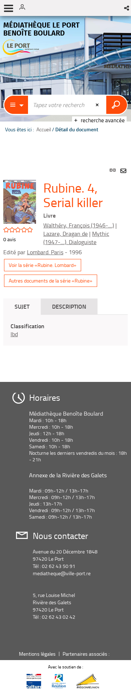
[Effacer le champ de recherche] (98, 105)
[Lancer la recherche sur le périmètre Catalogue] (116, 105)
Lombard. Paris (45, 252)
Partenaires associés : (87, 653)
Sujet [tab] (22, 306)
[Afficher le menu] (8, 8)
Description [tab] (69, 306)
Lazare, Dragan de (65, 234)
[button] (127, 8)
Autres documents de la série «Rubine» (50, 280)
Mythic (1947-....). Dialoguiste (76, 238)
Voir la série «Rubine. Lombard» (42, 264)
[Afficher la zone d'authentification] (24, 8)
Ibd (14, 334)
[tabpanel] (65, 266)
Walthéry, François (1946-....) (78, 225)
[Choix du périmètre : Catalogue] (16, 105)
